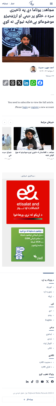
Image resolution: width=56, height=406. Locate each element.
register (35, 107)
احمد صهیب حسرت (46, 68)
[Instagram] (37, 381)
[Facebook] (52, 381)
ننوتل (12, 3)
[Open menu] (51, 4)
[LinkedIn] (27, 381)
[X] (47, 381)
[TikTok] (32, 381)
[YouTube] (42, 381)
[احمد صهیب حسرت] (33, 69)
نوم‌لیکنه (5, 3)
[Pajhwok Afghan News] (31, 3)
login (25, 107)
